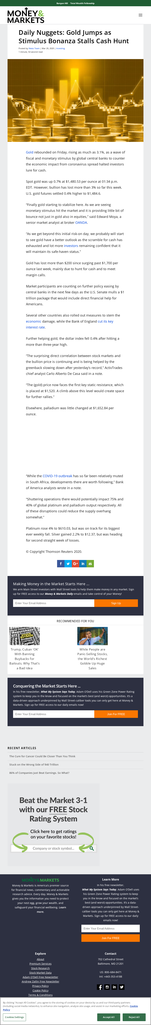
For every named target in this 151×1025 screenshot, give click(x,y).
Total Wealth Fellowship (82, 3)
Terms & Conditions (40, 995)
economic (33, 321)
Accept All (108, 1017)
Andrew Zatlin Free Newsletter (40, 981)
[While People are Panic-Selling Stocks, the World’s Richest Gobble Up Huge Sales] (92, 636)
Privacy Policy (40, 986)
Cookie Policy (40, 990)
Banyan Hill (62, 3)
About (40, 959)
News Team (34, 48)
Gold (29, 152)
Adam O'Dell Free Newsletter (40, 977)
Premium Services (40, 963)
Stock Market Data (40, 972)
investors (71, 245)
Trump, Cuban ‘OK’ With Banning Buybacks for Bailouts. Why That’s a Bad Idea (24, 658)
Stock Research (40, 968)
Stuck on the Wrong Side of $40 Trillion (34, 764)
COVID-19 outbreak (57, 476)
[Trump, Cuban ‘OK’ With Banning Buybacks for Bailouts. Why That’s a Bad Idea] (24, 636)
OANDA (81, 222)
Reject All (134, 1017)
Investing (60, 48)
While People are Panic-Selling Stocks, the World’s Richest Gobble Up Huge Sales (92, 658)
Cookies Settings (14, 1017)
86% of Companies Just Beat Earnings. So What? (39, 773)
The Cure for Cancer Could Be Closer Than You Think (42, 756)
